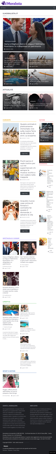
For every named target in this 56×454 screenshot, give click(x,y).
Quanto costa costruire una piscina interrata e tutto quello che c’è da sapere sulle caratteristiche (14, 79)
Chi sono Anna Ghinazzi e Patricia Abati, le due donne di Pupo (40, 104)
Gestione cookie (52, 452)
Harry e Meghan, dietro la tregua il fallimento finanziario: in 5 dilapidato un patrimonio (24, 45)
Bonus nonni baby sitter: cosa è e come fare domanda (50, 243)
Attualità (7, 99)
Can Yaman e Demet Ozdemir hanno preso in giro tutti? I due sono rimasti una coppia (14, 62)
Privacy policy (16, 450)
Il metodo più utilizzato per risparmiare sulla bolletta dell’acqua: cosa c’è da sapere (39, 79)
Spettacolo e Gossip (10, 41)
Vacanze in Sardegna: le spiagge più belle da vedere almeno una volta (27, 330)
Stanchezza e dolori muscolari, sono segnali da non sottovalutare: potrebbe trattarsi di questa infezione (28, 346)
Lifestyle (7, 73)
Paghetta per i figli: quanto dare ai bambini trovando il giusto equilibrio (27, 314)
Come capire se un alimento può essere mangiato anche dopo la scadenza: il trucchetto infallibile (28, 363)
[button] (54, 8)
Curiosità (33, 58)
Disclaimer (5, 450)
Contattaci (27, 442)
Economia (33, 75)
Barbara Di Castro (8, 266)
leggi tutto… (25, 153)
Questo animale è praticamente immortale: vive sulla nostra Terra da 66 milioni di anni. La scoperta (40, 62)
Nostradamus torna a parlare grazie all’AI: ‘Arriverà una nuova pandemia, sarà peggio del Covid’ (14, 103)
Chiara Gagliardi (25, 264)
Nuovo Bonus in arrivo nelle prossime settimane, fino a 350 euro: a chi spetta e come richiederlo (50, 223)
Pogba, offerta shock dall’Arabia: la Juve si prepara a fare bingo (10, 391)
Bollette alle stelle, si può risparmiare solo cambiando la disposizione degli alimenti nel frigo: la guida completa (50, 199)
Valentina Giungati (8, 327)
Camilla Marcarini (7, 295)
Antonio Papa (7, 395)
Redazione (10, 450)
